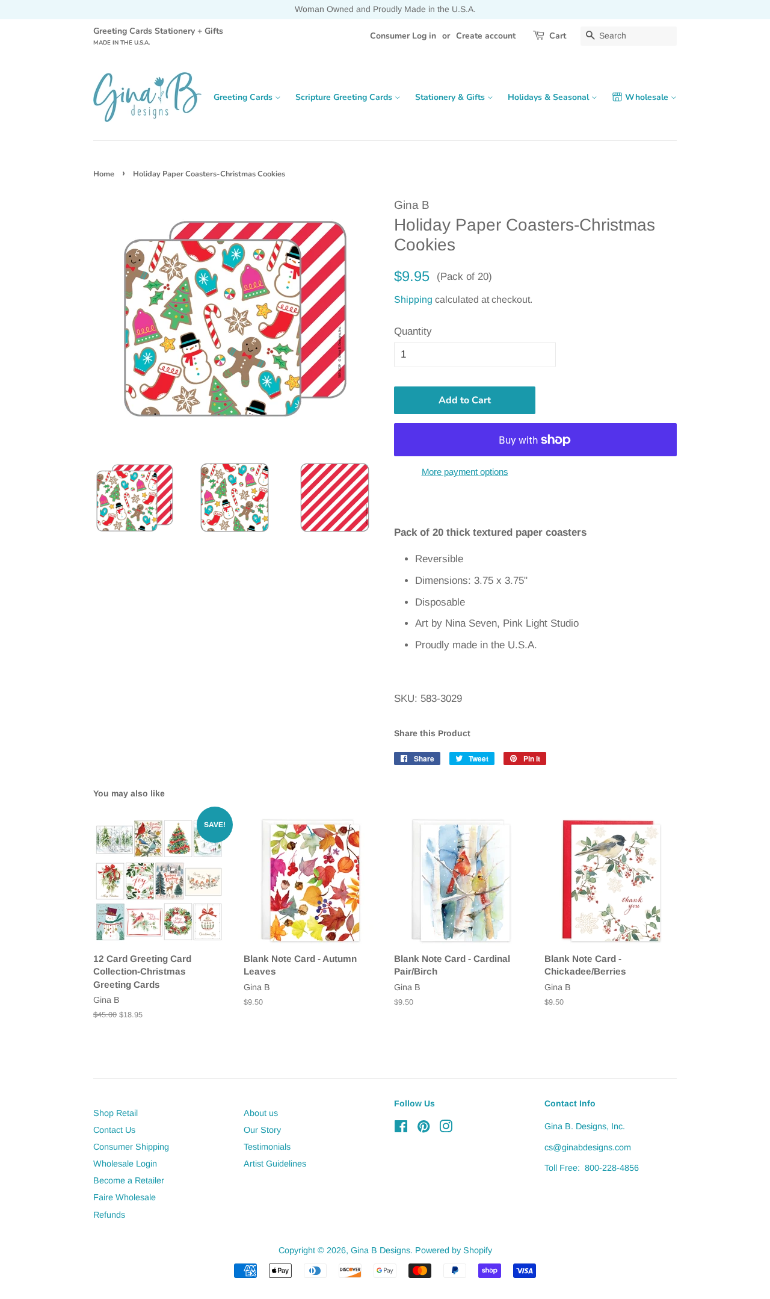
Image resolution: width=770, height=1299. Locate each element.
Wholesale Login (125, 1163)
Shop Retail (115, 1113)
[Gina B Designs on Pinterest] (423, 1128)
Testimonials (267, 1147)
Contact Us (114, 1130)
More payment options (465, 472)
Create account (486, 36)
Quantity (413, 331)
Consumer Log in (403, 36)
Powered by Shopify (453, 1250)
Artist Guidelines (275, 1163)
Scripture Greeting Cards (345, 97)
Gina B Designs (380, 1250)
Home (103, 174)
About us (261, 1113)
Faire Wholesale (124, 1197)
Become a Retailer (128, 1180)
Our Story (262, 1130)
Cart (557, 36)
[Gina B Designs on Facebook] (401, 1128)
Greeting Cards (244, 97)
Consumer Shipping (131, 1147)
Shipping (413, 299)
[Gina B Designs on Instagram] (445, 1128)
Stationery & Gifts (451, 97)
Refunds (109, 1215)
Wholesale (648, 97)
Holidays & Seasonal (549, 97)
